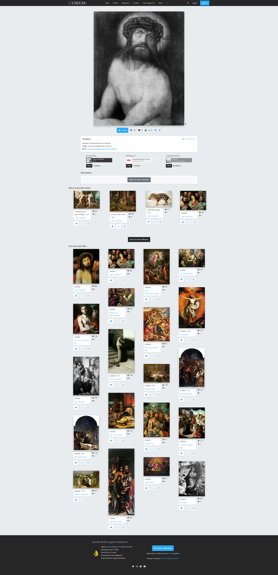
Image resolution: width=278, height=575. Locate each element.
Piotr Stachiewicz (116, 379)
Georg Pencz (149, 443)
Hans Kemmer (79, 402)
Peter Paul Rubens (151, 348)
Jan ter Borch (149, 482)
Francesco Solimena (81, 340)
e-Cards (136, 3)
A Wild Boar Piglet (153, 210)
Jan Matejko (184, 335)
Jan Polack (183, 503)
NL (146, 350)
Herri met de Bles (116, 435)
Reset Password (173, 558)
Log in (194, 3)
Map (107, 3)
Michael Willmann (80, 457)
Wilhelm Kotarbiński (81, 494)
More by (139, 239)
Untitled (184, 213)
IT (75, 343)
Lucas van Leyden (186, 445)
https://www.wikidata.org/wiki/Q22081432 (102, 149)
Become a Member (163, 548)
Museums (125, 3)
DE (157, 294)
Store (160, 3)
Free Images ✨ (148, 3)
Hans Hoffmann (190, 139)
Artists (115, 3)
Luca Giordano (185, 274)
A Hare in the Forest (118, 214)
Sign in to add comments (139, 180)
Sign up (205, 3)
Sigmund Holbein (116, 522)
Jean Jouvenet (150, 389)
